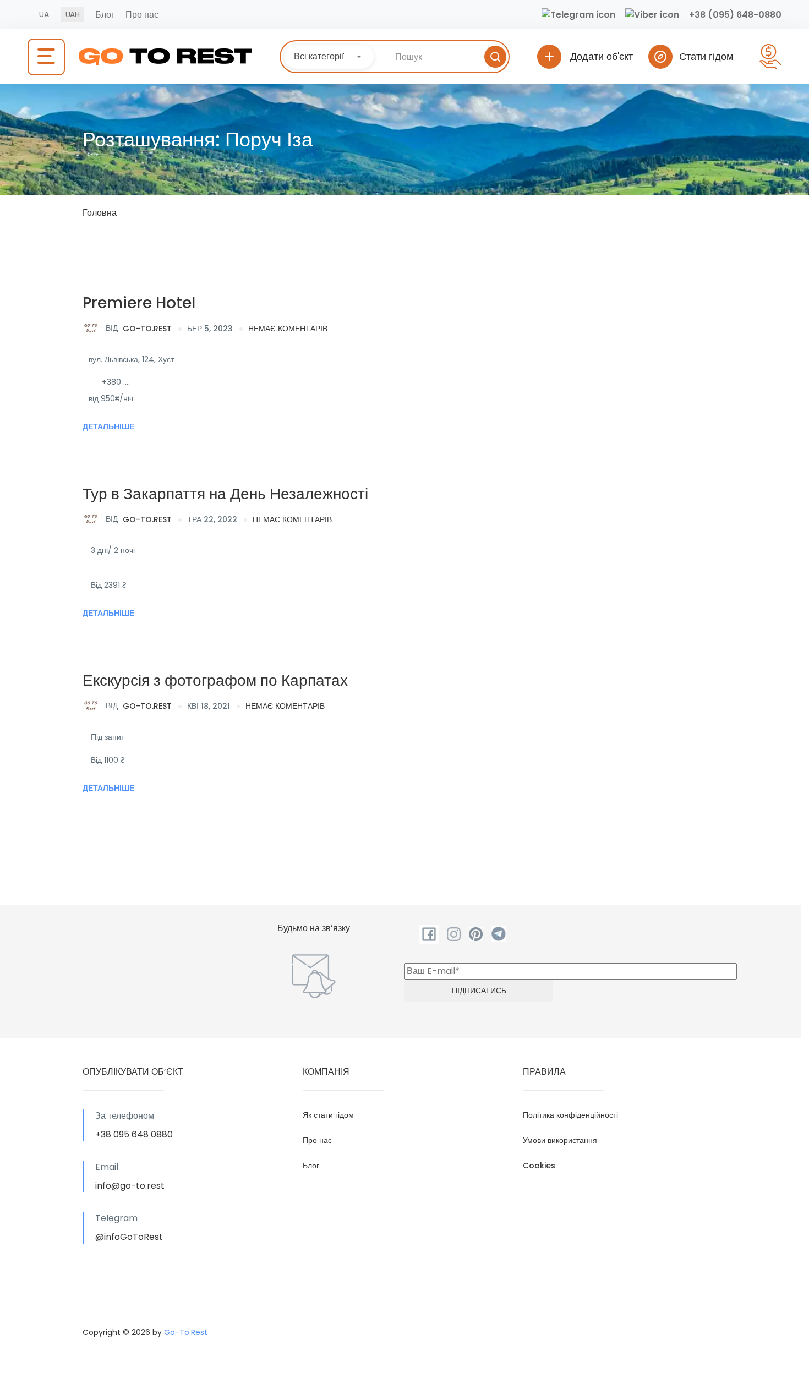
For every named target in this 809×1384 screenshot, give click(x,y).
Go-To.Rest (139, 327)
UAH (72, 14)
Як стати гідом (328, 1114)
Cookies (539, 1165)
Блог (104, 14)
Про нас (141, 14)
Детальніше (108, 426)
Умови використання (560, 1140)
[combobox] (329, 57)
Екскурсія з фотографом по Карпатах (215, 680)
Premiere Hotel (139, 303)
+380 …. (116, 381)
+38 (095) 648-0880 (735, 14)
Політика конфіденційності (570, 1114)
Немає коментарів (287, 328)
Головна (100, 212)
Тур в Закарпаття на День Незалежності (225, 494)
